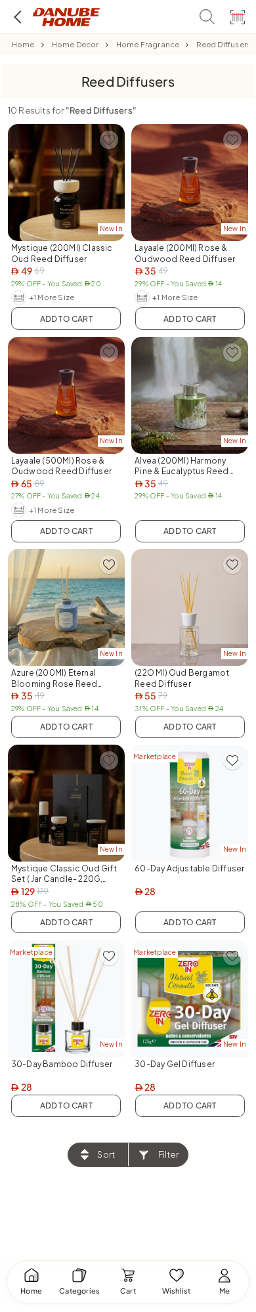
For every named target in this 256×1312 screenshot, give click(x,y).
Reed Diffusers (223, 44)
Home (23, 44)
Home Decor (75, 44)
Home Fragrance (148, 44)
